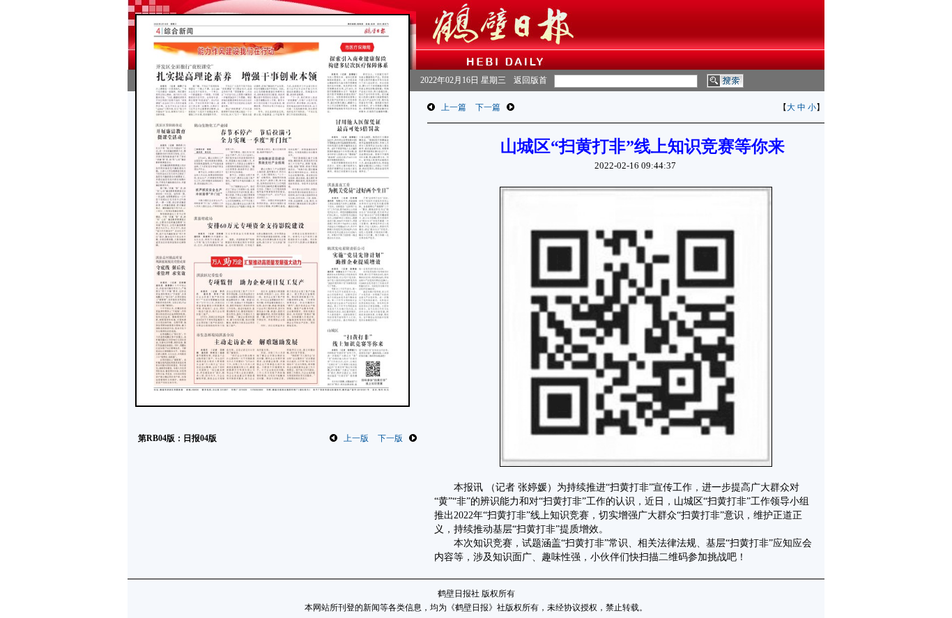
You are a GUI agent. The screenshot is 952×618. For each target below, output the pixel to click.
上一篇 (453, 107)
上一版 (356, 438)
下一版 (390, 438)
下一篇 (487, 107)
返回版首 (530, 80)
